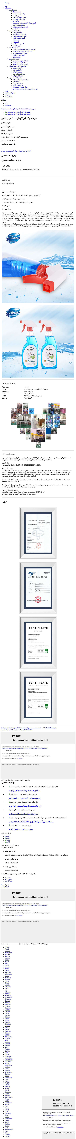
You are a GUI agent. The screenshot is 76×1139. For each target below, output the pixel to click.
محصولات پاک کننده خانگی (17, 66)
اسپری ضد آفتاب (18, 44)
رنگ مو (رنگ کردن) (19, 13)
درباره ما (7, 94)
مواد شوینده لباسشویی (20, 87)
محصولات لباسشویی (15, 77)
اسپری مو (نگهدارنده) (19, 17)
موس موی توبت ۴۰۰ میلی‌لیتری (21, 829)
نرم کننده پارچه (18, 85)
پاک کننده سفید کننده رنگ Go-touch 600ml (16, 729)
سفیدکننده (16, 81)
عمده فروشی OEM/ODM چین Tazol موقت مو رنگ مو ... (31, 821)
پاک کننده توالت (18, 76)
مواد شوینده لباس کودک (20, 79)
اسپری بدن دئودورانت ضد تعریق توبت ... (24, 790)
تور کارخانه (8, 881)
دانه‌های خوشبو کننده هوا (20, 60)
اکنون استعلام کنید (7, 847)
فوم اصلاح (16, 40)
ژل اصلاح (16, 42)
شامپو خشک (17, 11)
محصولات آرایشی (14, 30)
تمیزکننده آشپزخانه (19, 74)
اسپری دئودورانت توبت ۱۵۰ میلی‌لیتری (23, 814)
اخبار (6, 91)
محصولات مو (13, 10)
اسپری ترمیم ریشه (19, 25)
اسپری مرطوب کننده (20, 36)
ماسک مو (16, 28)
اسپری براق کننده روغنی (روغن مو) (24, 23)
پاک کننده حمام (17, 68)
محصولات (8, 8)
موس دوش (16, 57)
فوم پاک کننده (17, 32)
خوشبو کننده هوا (14, 59)
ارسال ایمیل (5, 886)
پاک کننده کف (17, 70)
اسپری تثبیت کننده (19, 38)
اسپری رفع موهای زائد (20, 53)
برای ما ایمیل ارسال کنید (19, 151)
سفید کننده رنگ (18, 83)
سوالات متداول (10, 93)
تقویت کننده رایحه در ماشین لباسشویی (25, 89)
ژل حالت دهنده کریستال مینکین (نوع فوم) (25, 806)
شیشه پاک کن (17, 72)
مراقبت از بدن (13, 47)
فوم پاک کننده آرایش (19, 34)
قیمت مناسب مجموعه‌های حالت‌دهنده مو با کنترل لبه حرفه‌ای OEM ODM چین (28, 727)
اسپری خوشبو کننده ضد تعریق (22, 51)
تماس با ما (8, 96)
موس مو (15, 15)
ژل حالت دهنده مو (19, 19)
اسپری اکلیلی (17, 45)
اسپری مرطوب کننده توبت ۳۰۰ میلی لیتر (24, 798)
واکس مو (16, 21)
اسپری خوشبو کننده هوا (20, 64)
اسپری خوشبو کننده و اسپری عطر (24, 49)
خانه (6, 6)
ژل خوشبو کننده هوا (19, 62)
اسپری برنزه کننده (19, 55)
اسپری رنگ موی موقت (20, 27)
